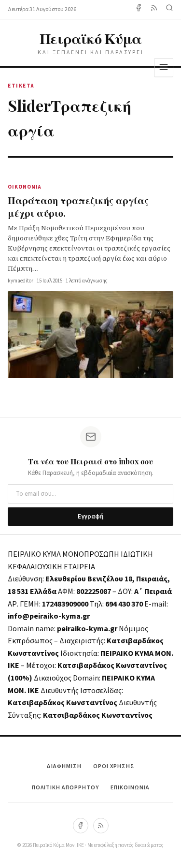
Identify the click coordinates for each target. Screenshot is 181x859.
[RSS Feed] (154, 9)
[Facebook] (138, 9)
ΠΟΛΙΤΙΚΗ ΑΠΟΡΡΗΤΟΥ (65, 788)
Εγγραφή (90, 516)
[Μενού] (163, 67)
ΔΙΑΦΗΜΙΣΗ (64, 766)
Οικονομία (24, 187)
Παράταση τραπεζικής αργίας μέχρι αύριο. (78, 206)
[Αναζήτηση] (169, 9)
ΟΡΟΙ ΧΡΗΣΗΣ (114, 766)
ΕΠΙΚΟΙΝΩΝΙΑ (130, 788)
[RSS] (101, 825)
